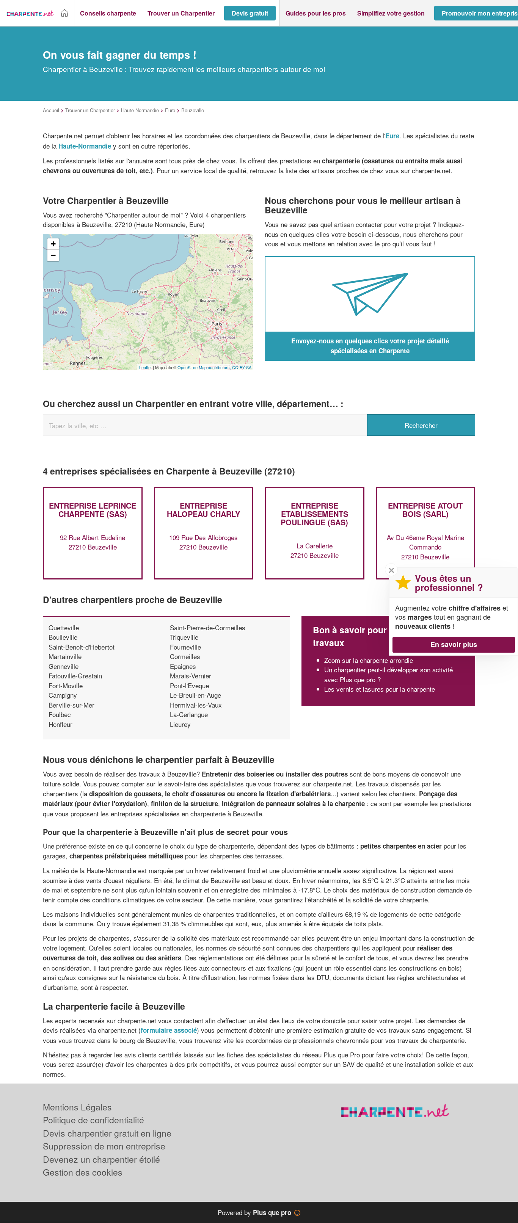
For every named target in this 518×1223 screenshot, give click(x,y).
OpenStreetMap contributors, (204, 367)
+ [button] (53, 244)
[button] (108, 13)
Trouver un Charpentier (90, 110)
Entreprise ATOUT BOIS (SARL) (425, 509)
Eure (170, 110)
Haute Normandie (140, 110)
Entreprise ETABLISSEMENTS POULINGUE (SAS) (314, 514)
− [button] (53, 255)
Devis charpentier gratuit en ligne (107, 1133)
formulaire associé (169, 1030)
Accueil (51, 110)
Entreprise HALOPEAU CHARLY (203, 509)
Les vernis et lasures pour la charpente (379, 689)
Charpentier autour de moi (144, 214)
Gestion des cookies (82, 1172)
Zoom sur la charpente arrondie (368, 660)
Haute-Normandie (84, 145)
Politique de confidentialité (93, 1119)
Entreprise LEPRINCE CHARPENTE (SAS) (92, 509)
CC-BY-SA (241, 367)
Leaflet (145, 367)
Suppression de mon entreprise (104, 1146)
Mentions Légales (77, 1107)
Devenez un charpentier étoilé (101, 1159)
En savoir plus (453, 644)
